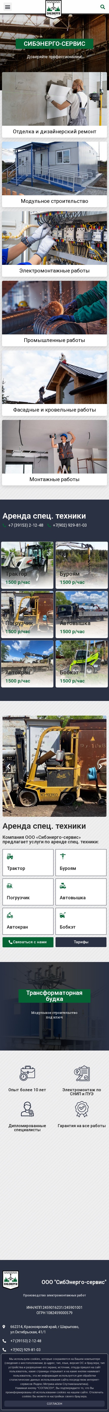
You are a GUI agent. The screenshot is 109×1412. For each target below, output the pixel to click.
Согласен (54, 1403)
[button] (8, 7)
